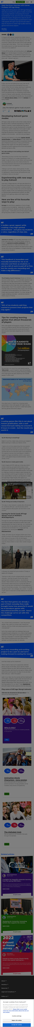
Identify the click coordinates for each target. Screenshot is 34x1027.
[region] (17, 1013)
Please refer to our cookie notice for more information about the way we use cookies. (16, 1011)
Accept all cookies (17, 1024)
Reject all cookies (17, 1020)
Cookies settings (16, 1016)
